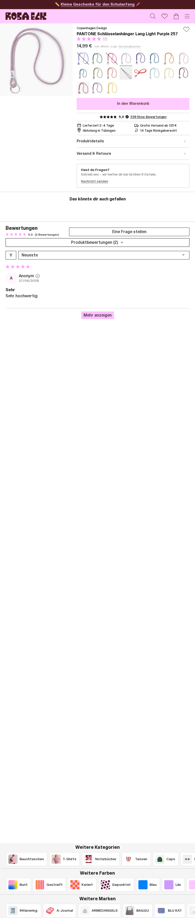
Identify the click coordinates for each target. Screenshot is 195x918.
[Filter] (11, 255)
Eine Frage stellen (129, 232)
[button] (89, 39)
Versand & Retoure (94, 153)
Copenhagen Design (92, 28)
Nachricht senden (94, 181)
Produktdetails (90, 141)
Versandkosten (129, 46)
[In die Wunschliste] (186, 31)
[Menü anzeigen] (187, 16)
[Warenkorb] (176, 16)
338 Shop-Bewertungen (148, 116)
